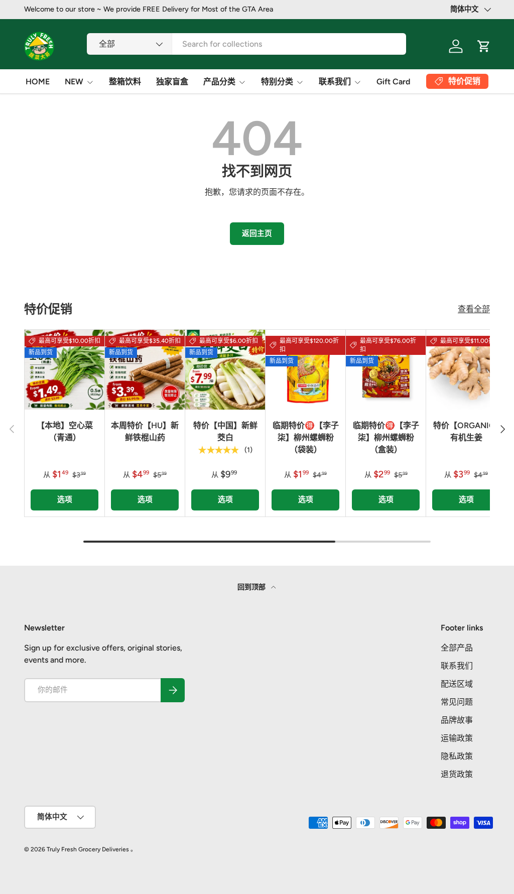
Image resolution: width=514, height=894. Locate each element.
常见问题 (457, 702)
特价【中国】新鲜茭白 (225, 431)
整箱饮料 (125, 81)
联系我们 (457, 666)
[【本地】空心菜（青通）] (64, 370)
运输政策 (457, 738)
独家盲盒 (172, 81)
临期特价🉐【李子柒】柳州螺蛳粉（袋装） (306, 437)
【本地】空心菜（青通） (65, 431)
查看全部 (474, 309)
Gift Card (393, 81)
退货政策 (457, 774)
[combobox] (246, 44)
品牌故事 (457, 720)
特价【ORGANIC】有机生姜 (466, 431)
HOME (38, 81)
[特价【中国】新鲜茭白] (225, 370)
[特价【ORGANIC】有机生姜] (466, 370)
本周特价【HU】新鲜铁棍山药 (145, 431)
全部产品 (457, 648)
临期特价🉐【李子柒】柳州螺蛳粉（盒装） (386, 437)
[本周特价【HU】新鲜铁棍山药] (145, 370)
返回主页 (257, 233)
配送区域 (457, 684)
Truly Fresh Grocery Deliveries (88, 849)
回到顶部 (252, 587)
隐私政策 (457, 756)
